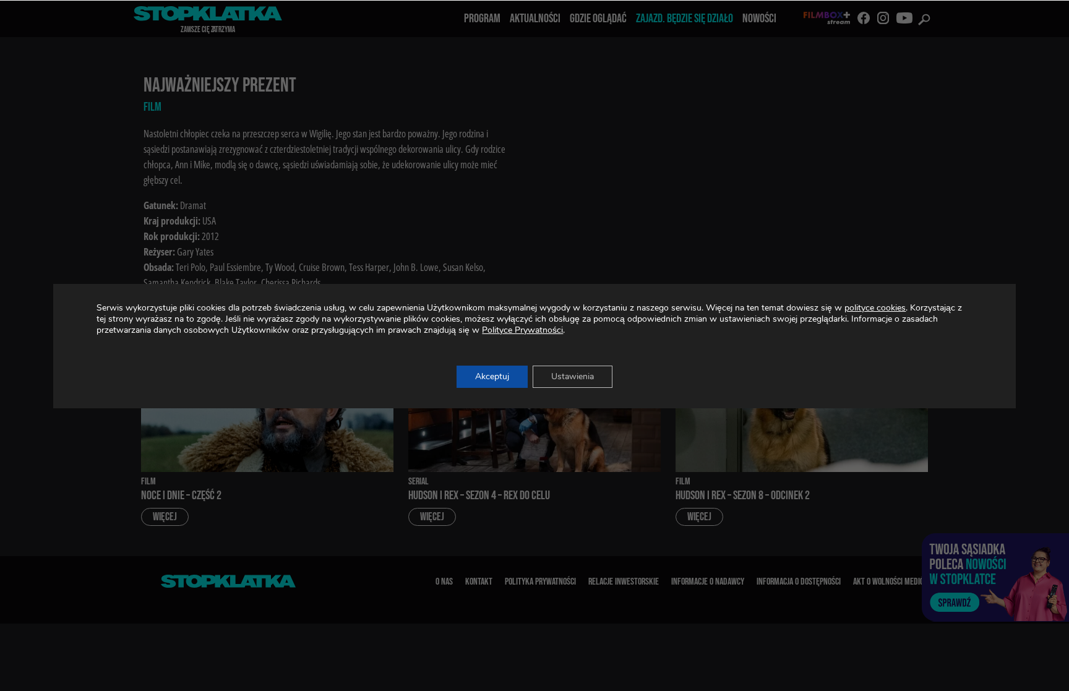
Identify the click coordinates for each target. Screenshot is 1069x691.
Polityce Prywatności (522, 330)
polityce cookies (875, 308)
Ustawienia (572, 376)
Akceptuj (492, 376)
